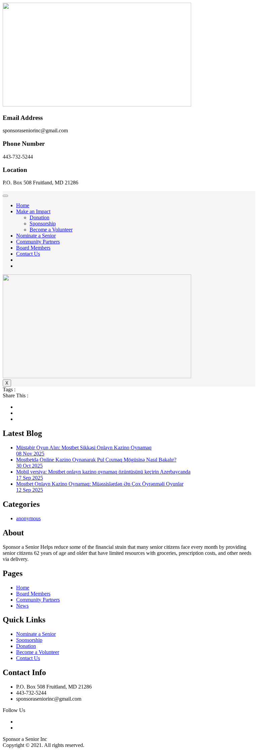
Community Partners (38, 242)
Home (22, 205)
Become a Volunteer (51, 229)
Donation (39, 217)
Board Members (33, 248)
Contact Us (28, 254)
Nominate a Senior (36, 235)
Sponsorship (43, 223)
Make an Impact (33, 211)
